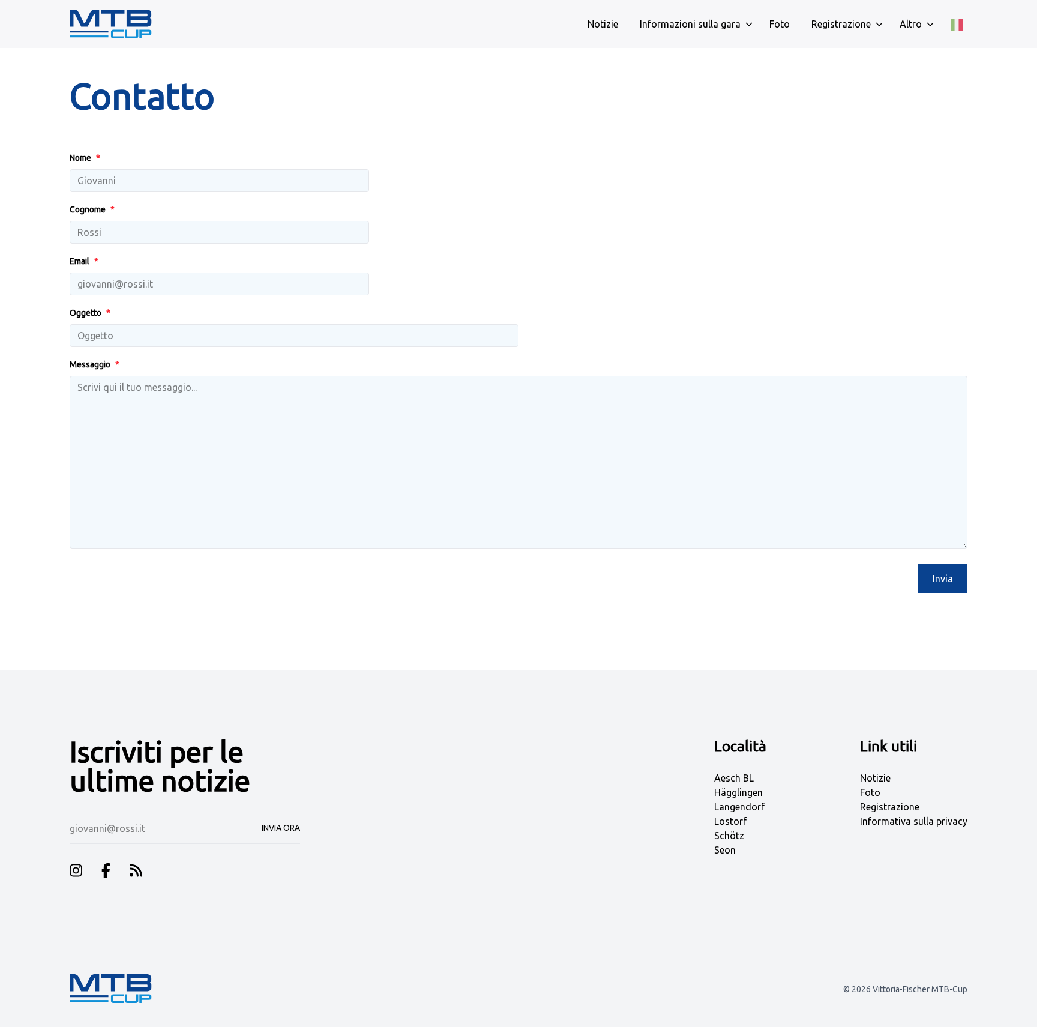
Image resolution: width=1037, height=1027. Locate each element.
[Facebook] (105, 872)
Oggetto (90, 313)
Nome (85, 158)
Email (84, 261)
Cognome (92, 209)
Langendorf (739, 806)
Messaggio (94, 364)
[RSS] (136, 872)
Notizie (875, 778)
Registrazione (889, 806)
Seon (725, 850)
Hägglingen (738, 792)
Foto (870, 792)
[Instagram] (76, 872)
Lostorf (730, 821)
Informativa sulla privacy (913, 821)
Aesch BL (734, 778)
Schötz (729, 835)
